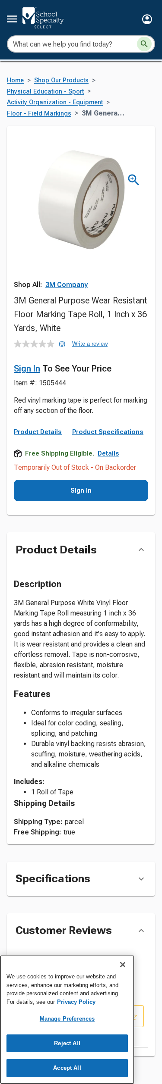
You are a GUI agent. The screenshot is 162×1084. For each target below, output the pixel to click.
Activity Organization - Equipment (55, 102)
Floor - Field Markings (39, 113)
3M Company (66, 285)
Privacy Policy (76, 1002)
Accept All (67, 1068)
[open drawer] (12, 19)
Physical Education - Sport (45, 91)
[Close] (122, 964)
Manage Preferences (67, 1018)
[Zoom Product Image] (133, 180)
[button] (147, 19)
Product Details (38, 432)
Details (108, 453)
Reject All (67, 1043)
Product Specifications (107, 432)
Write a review (90, 344)
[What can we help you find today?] (144, 44)
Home (15, 80)
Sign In (27, 368)
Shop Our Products (61, 80)
